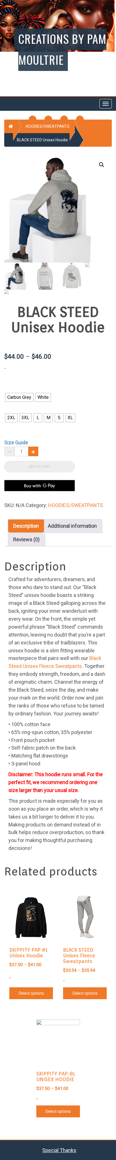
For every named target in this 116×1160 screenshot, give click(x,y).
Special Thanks (59, 1150)
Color (11, 387)
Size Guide (16, 442)
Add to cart (39, 467)
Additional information (72, 526)
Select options (31, 993)
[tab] (26, 526)
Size (10, 407)
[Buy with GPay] (39, 485)
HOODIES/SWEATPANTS (48, 126)
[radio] (19, 397)
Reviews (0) (26, 539)
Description (26, 526)
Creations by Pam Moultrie (62, 49)
